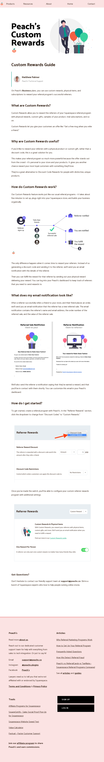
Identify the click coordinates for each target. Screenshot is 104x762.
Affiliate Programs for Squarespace (24, 706)
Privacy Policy (40, 686)
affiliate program (25, 743)
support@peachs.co (32, 660)
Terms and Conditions (20, 686)
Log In (65, 708)
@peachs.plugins (30, 665)
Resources (28, 4)
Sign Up (66, 699)
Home (70, 4)
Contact (91, 4)
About (49, 4)
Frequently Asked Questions (69, 652)
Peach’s (26, 670)
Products (10, 4)
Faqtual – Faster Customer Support (24, 733)
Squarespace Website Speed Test (24, 722)
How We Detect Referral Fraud (70, 657)
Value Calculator (16, 728)
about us (23, 640)
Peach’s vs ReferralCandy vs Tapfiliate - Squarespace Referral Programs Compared (75, 665)
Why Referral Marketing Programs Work (74, 640)
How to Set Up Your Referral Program (73, 646)
